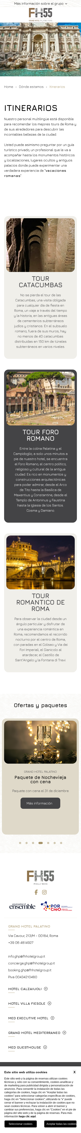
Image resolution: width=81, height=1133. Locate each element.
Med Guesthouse (24, 1047)
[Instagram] (44, 892)
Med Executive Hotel (28, 1018)
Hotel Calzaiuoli (25, 988)
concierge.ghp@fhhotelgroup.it (31, 963)
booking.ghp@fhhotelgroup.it (29, 970)
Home (8, 87)
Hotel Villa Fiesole (26, 1003)
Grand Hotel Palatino (29, 926)
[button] (6, 49)
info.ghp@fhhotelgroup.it (26, 956)
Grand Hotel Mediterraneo (34, 1032)
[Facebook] (36, 892)
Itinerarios (57, 87)
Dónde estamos (31, 87)
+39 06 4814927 (20, 942)
